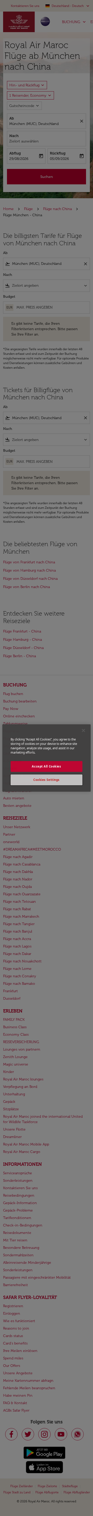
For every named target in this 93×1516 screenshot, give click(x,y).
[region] (46, 758)
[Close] (83, 730)
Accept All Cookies (46, 766)
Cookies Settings (46, 780)
